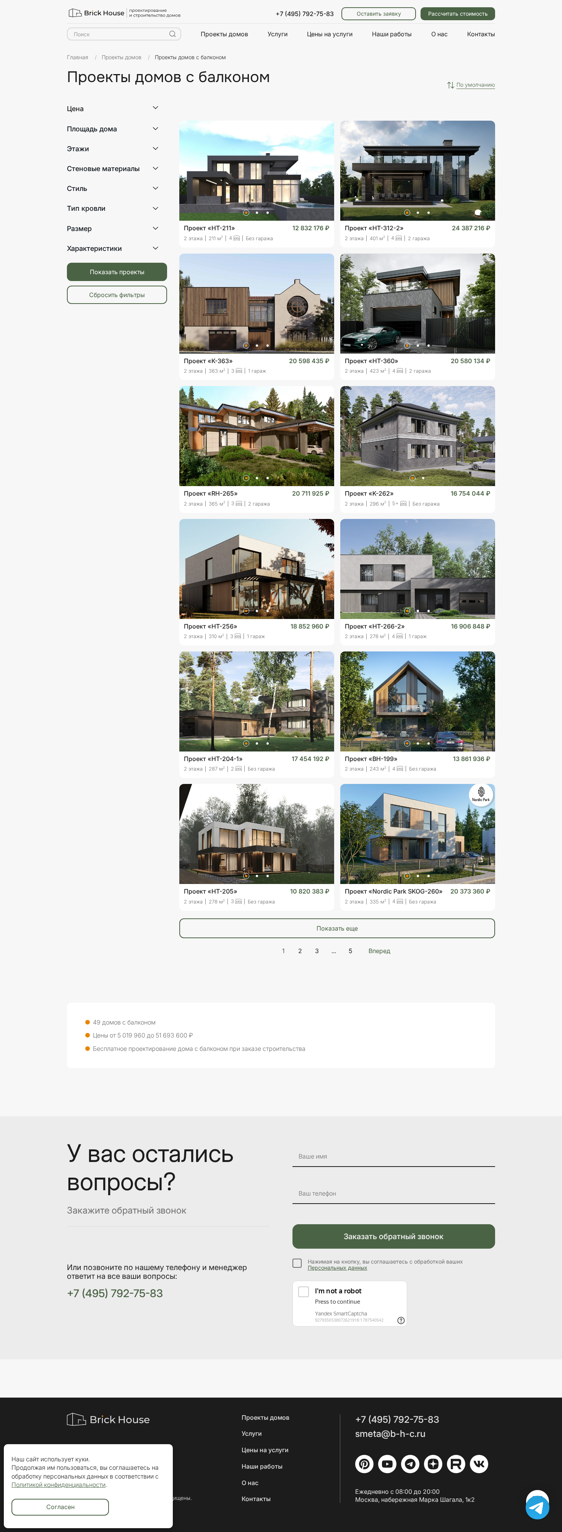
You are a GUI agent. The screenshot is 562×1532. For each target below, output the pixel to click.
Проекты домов (224, 34)
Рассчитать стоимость (458, 13)
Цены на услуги (329, 34)
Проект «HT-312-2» (374, 228)
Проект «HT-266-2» (375, 626)
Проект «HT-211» (209, 228)
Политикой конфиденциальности (58, 1484)
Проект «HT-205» (210, 891)
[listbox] (475, 85)
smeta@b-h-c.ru (390, 1434)
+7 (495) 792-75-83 (305, 14)
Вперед (379, 951)
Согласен (60, 1507)
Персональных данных (337, 1267)
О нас (439, 34)
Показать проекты (117, 272)
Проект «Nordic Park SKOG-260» (394, 891)
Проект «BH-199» (371, 758)
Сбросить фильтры (117, 295)
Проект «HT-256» (210, 626)
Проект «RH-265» (211, 493)
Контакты (481, 34)
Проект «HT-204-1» (213, 758)
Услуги (277, 34)
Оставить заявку (379, 13)
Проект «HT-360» (371, 360)
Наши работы (392, 34)
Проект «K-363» (208, 360)
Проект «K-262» (369, 493)
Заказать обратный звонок (393, 1236)
